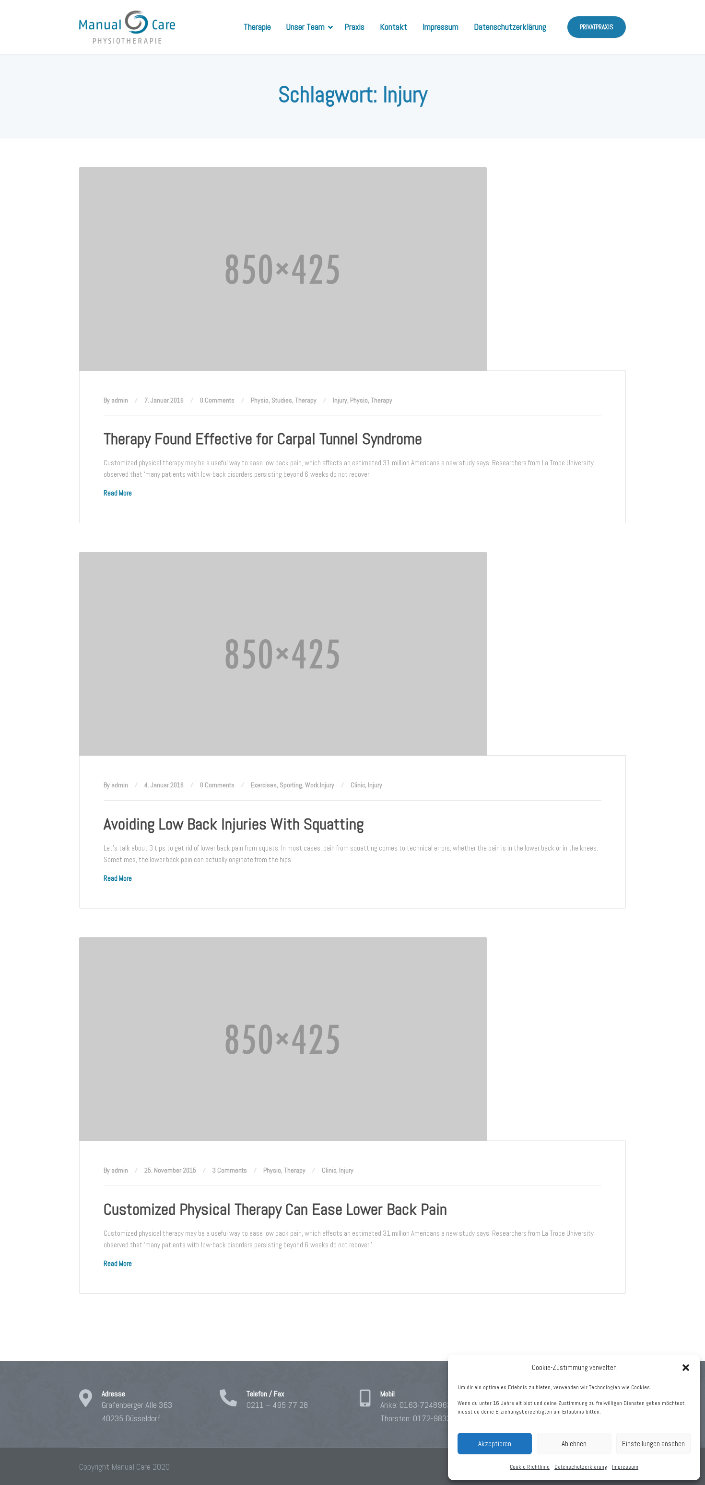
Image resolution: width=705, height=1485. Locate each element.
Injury (340, 400)
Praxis (354, 26)
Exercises (264, 785)
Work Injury (319, 785)
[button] (686, 1367)
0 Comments (217, 400)
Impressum (625, 1467)
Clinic (358, 785)
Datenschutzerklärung (580, 1467)
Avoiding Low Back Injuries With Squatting (234, 824)
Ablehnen (574, 1443)
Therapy (306, 400)
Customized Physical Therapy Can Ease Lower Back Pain (275, 1209)
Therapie (257, 26)
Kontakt (393, 26)
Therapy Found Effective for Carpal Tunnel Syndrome (263, 438)
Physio (260, 400)
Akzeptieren (494, 1443)
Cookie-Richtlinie (530, 1467)
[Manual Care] (127, 27)
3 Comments (229, 1170)
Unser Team (305, 26)
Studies (281, 400)
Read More (118, 492)
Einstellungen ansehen (653, 1443)
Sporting (291, 785)
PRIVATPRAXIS (596, 27)
